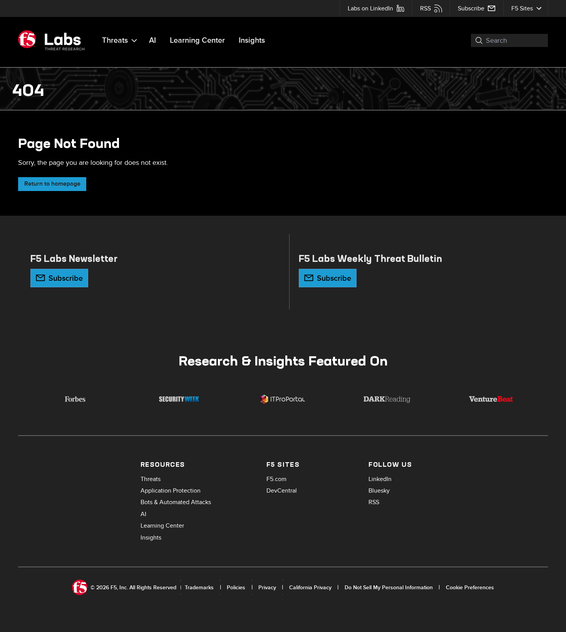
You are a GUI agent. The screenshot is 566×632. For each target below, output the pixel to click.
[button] (474, 40)
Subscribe (471, 8)
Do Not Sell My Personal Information (389, 587)
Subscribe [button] (66, 278)
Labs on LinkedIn (370, 8)
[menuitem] (376, 8)
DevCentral (281, 491)
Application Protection (171, 491)
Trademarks (199, 587)
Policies (236, 587)
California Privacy (310, 587)
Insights (252, 40)
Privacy (267, 587)
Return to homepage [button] (52, 184)
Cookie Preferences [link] (470, 587)
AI (152, 40)
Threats (115, 40)
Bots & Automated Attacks (176, 502)
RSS (425, 8)
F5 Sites (522, 8)
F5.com (276, 479)
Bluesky (379, 491)
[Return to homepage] (55, 40)
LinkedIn (380, 479)
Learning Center (197, 40)
